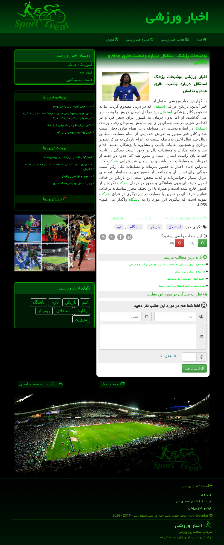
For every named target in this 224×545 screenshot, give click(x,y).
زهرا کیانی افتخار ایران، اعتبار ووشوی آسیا (68, 157)
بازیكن (154, 227)
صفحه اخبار (110, 384)
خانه (200, 39)
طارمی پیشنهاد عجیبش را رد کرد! (73, 132)
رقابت (82, 310)
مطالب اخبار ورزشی (173, 39)
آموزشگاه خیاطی (79, 65)
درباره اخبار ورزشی (138, 39)
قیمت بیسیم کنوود (78, 80)
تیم (119, 227)
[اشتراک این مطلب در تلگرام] (129, 237)
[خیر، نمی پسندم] (179, 243)
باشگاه (134, 199)
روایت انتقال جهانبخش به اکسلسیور (186, 279)
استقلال (159, 106)
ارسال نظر (193, 368)
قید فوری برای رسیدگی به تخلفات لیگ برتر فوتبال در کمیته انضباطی (167, 264)
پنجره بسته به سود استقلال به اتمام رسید (182, 286)
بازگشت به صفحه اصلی (39, 384)
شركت (112, 161)
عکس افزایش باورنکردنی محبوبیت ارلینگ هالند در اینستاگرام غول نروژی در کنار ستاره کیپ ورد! (57, 116)
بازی (55, 302)
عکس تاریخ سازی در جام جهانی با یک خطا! (69, 125)
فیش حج (85, 72)
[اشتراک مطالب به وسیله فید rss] (103, 237)
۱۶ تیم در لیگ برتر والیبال (190, 271)
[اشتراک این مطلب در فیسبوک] (120, 237)
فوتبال (110, 39)
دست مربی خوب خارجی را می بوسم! (72, 106)
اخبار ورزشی (177, 16)
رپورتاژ (44, 310)
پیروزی (81, 319)
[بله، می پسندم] (202, 243)
